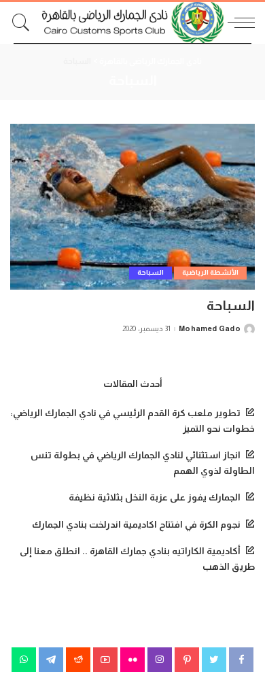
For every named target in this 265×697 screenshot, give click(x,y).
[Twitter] (214, 659)
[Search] (24, 22)
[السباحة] (132, 206)
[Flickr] (132, 659)
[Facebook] (241, 659)
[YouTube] (105, 659)
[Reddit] (78, 659)
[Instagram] (159, 659)
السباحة (150, 272)
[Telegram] (51, 659)
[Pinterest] (187, 659)
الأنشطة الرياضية (210, 272)
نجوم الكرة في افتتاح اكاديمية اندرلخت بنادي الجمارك (136, 525)
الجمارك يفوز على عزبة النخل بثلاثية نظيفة (155, 497)
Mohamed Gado (210, 329)
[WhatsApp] (24, 659)
